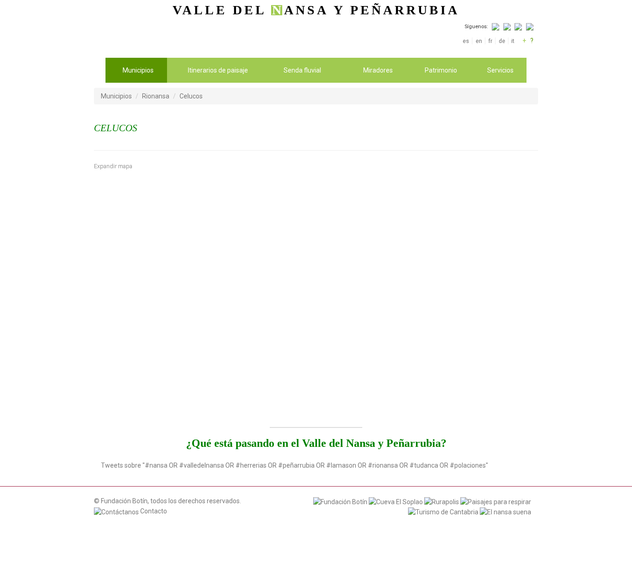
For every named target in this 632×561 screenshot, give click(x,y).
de (502, 40)
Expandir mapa (113, 166)
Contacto (153, 511)
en (479, 40)
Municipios (138, 70)
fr (490, 40)
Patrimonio (441, 70)
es (466, 40)
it (512, 40)
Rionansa (155, 96)
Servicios (500, 70)
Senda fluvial (302, 70)
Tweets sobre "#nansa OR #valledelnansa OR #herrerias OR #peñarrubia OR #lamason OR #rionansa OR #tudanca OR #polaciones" (294, 465)
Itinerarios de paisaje (218, 70)
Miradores (378, 70)
